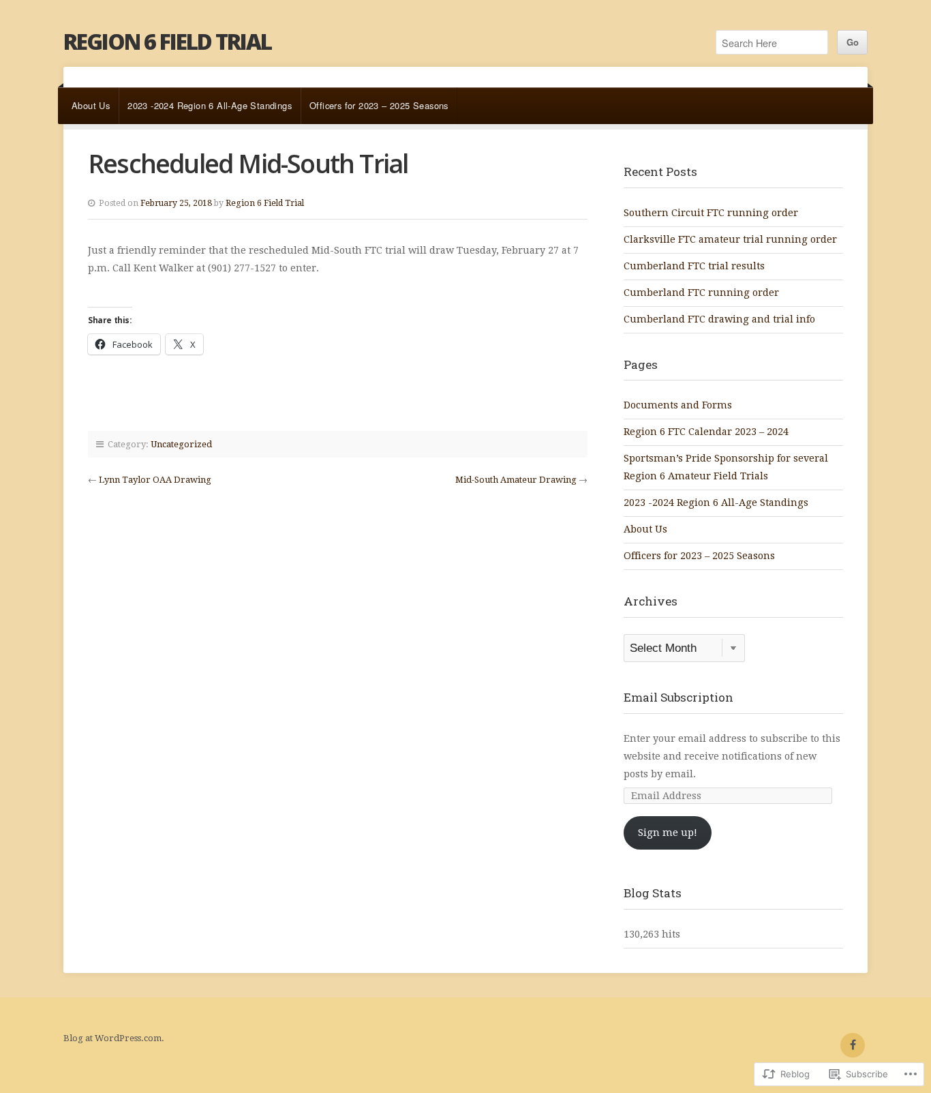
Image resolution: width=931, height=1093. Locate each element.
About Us (91, 105)
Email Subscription (678, 697)
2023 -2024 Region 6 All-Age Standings (209, 105)
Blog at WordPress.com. (113, 1038)
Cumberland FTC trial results (694, 265)
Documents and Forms (678, 405)
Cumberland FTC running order (701, 292)
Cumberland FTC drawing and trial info (719, 319)
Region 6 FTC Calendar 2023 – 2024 (706, 431)
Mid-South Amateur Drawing (516, 480)
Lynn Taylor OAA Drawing (155, 480)
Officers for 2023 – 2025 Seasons (378, 105)
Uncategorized (181, 444)
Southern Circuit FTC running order (711, 212)
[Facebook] (852, 1045)
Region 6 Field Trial (167, 41)
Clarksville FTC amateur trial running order (730, 239)
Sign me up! (667, 832)
